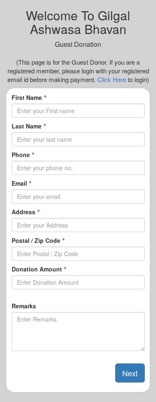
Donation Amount (37, 269)
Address (23, 212)
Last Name (27, 126)
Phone (21, 154)
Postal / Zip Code (36, 240)
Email (19, 183)
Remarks (24, 306)
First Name (27, 97)
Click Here (111, 79)
